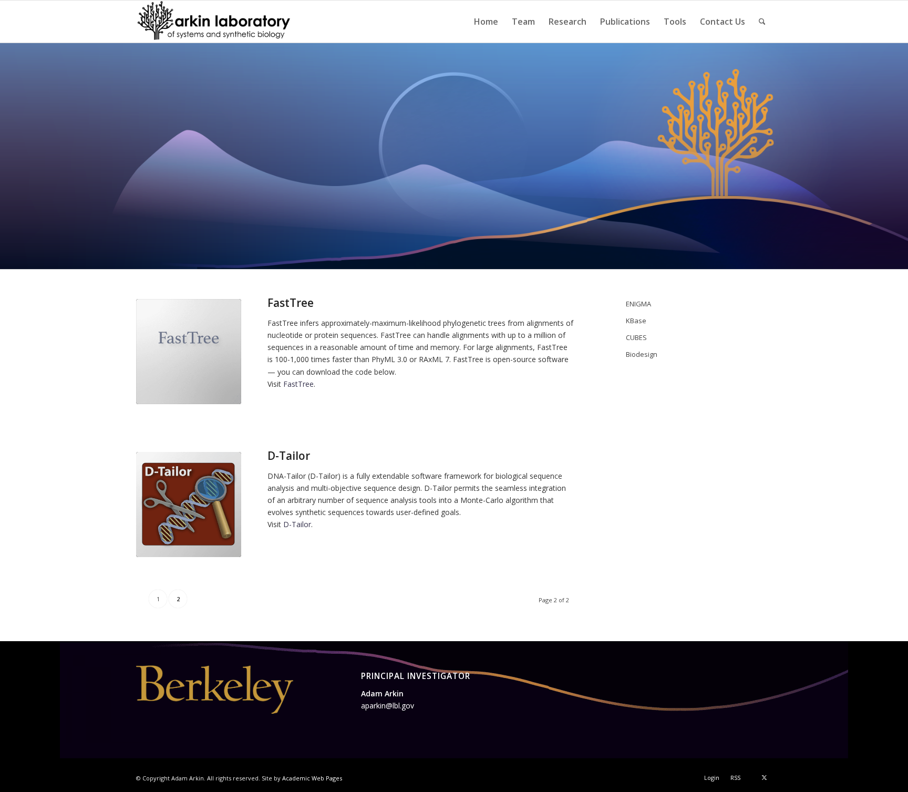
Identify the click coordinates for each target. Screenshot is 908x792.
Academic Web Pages (312, 778)
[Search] (762, 22)
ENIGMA (638, 303)
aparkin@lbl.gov (387, 706)
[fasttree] (188, 351)
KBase (636, 320)
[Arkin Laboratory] (214, 22)
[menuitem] (486, 22)
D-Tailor (288, 455)
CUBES (636, 337)
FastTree (290, 302)
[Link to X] (764, 777)
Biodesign (641, 354)
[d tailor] (188, 504)
